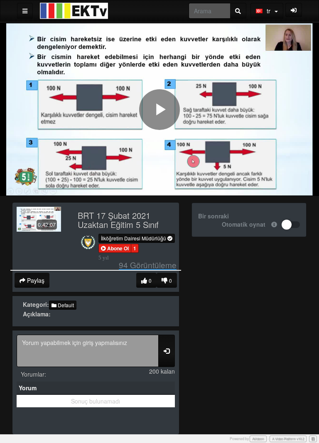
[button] (114, 248)
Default (65, 304)
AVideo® (258, 438)
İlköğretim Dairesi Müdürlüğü (134, 238)
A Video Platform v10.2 (288, 438)
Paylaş (34, 280)
